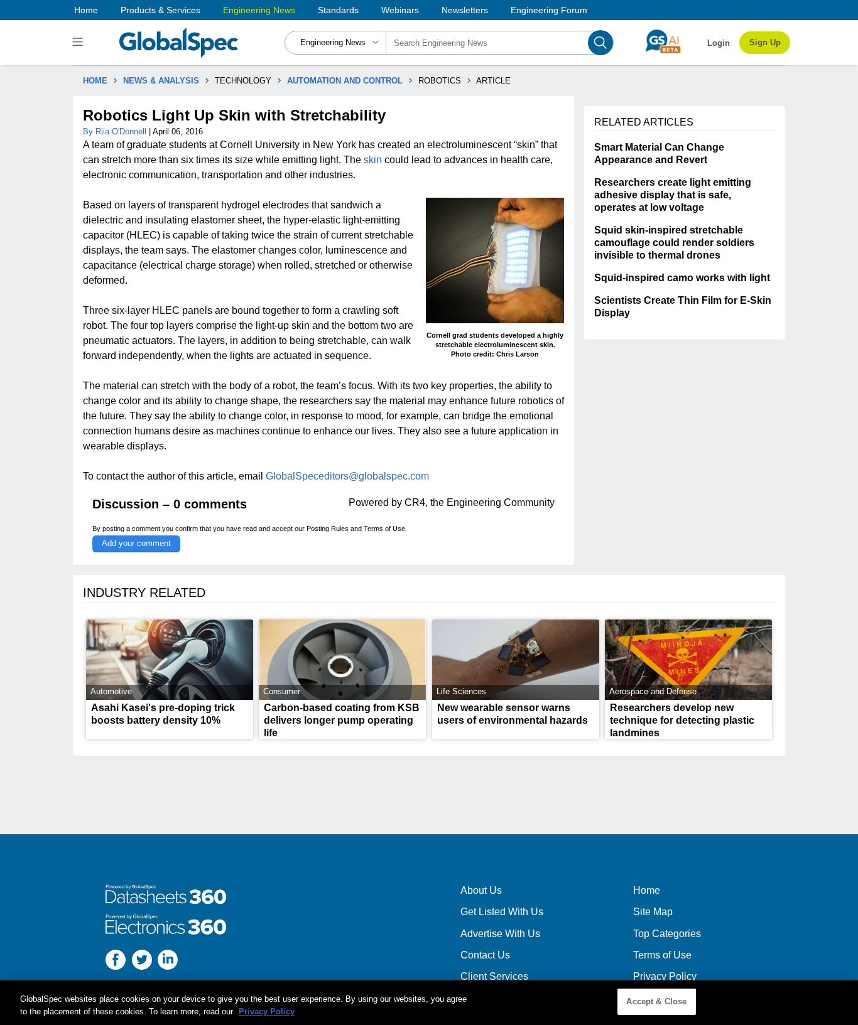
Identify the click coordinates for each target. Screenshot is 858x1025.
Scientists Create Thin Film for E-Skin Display (682, 306)
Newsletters (465, 10)
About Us (481, 890)
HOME (95, 80)
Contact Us (485, 955)
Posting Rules (328, 528)
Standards (338, 10)
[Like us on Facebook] (116, 961)
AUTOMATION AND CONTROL (345, 80)
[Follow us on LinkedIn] (168, 961)
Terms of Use (384, 528)
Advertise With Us (500, 933)
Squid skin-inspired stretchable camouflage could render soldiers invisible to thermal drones (674, 242)
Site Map (653, 911)
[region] (429, 1002)
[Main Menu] (79, 42)
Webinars (400, 10)
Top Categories (667, 933)
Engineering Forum (549, 10)
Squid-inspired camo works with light (682, 277)
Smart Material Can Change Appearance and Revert (659, 153)
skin (373, 159)
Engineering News (259, 10)
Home (86, 10)
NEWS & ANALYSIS (161, 80)
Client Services (494, 976)
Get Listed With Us (501, 911)
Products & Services (160, 10)
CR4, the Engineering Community (480, 502)
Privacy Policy (665, 976)
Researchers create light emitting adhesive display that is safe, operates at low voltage (672, 195)
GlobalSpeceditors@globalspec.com (347, 476)
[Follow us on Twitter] (142, 961)
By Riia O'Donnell (116, 131)
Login (718, 43)
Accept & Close (656, 1001)
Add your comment (136, 543)
